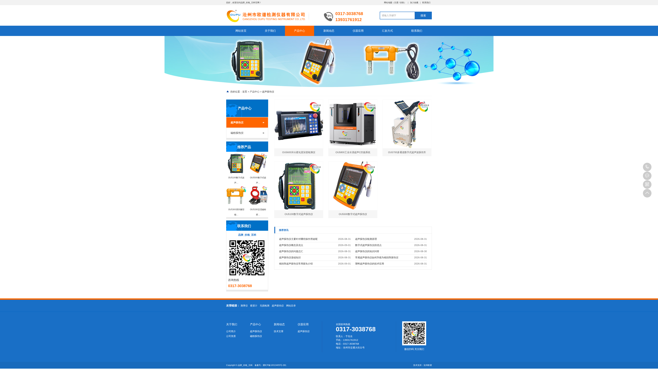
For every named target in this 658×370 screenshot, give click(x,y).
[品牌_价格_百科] (272, 16)
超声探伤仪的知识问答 (367, 251)
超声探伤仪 (268, 91)
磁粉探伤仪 (237, 132)
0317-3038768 (647, 167)
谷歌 (402, 2)
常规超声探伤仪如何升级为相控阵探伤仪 (376, 257)
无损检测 (264, 305)
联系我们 (426, 2)
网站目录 (291, 305)
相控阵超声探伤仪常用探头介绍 (296, 263)
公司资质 (231, 336)
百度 (396, 2)
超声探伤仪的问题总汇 (291, 251)
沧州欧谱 (428, 365)
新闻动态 (328, 30)
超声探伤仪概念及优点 (291, 245)
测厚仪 (244, 305)
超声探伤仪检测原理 (366, 239)
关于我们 (270, 30)
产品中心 (299, 30)
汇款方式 (387, 30)
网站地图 (388, 2)
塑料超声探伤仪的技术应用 (369, 263)
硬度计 (253, 305)
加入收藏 (414, 2)
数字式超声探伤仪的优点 (368, 245)
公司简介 (231, 331)
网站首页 (240, 30)
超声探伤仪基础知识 (290, 257)
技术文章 (278, 331)
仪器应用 (358, 30)
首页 (244, 91)
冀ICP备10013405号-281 (274, 365)
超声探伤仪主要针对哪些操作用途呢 (298, 239)
